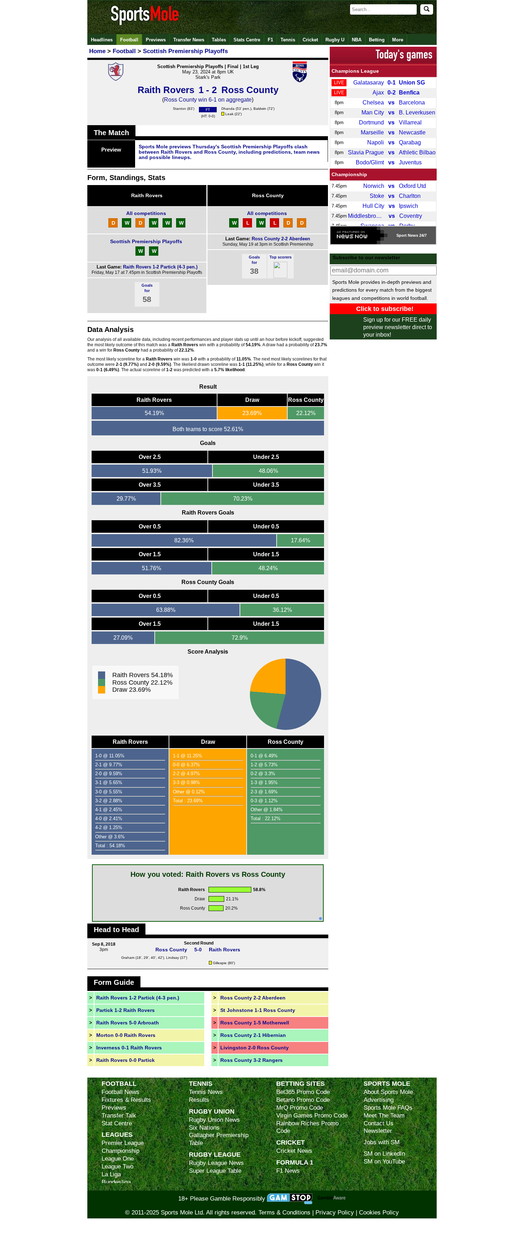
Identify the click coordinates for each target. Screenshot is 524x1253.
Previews (156, 39)
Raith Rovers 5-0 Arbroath (127, 1023)
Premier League (123, 1143)
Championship (349, 174)
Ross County (268, 195)
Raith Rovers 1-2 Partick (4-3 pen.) (160, 267)
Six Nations (204, 1127)
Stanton (179, 109)
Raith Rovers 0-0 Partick (125, 1060)
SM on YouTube (384, 1161)
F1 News (288, 1170)
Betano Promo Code (303, 1099)
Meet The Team (384, 1115)
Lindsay (172, 958)
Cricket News (294, 1150)
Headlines (102, 39)
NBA (356, 39)
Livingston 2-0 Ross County (254, 1047)
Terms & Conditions (284, 1212)
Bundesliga (116, 1182)
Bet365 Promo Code (303, 1092)
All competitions (146, 213)
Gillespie (220, 963)
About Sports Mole (388, 1092)
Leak (229, 114)
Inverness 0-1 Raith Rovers (129, 1047)
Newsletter (378, 1130)
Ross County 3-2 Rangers (251, 1060)
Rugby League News (216, 1163)
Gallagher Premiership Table (218, 1139)
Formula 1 (294, 1162)
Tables (219, 39)
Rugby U (334, 39)
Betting (377, 39)
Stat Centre (117, 1123)
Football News (120, 1092)
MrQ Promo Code (299, 1107)
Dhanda (228, 109)
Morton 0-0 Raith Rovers (125, 1035)
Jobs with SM (382, 1142)
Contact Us (379, 1123)
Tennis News (206, 1092)
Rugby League (215, 1154)
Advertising (379, 1099)
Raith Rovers (147, 195)
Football (129, 39)
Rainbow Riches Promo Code (307, 1127)
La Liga (111, 1174)
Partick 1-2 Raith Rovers (125, 1010)
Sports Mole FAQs (388, 1107)
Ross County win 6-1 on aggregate (208, 100)
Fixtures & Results (126, 1099)
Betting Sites (300, 1083)
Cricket (310, 39)
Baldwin (259, 109)
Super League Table (215, 1170)
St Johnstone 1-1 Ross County (257, 1010)
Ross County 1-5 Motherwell (254, 1023)
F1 (270, 39)
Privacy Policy (334, 1212)
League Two (117, 1166)
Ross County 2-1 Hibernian (253, 1035)
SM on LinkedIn (384, 1153)
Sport (401, 235)
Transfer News (188, 39)
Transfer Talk (119, 1115)
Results (199, 1099)
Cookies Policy (379, 1212)
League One (118, 1158)
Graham (127, 958)
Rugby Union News (214, 1119)
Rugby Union (212, 1111)
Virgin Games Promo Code (312, 1115)
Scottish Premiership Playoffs (146, 241)
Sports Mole (387, 1083)
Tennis (288, 39)
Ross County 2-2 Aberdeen (281, 238)
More (397, 39)
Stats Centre (246, 39)
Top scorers (280, 257)
